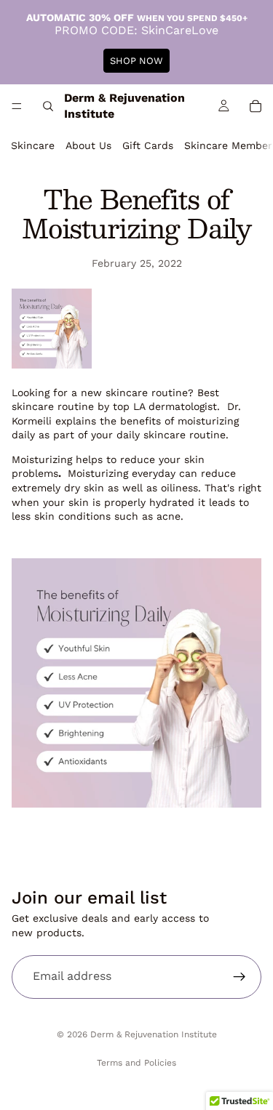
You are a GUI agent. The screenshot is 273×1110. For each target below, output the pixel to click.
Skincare (33, 145)
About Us (88, 145)
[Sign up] (239, 977)
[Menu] (16, 106)
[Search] (48, 106)
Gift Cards (147, 145)
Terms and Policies (136, 1063)
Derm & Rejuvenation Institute (153, 1034)
